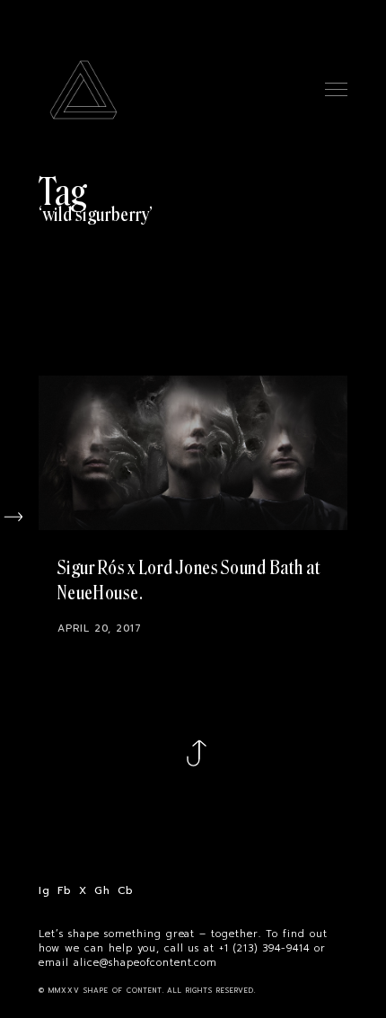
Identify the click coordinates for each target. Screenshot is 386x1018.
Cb (125, 890)
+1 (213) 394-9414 (264, 949)
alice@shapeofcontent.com (146, 963)
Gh (102, 890)
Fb (64, 890)
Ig (44, 890)
